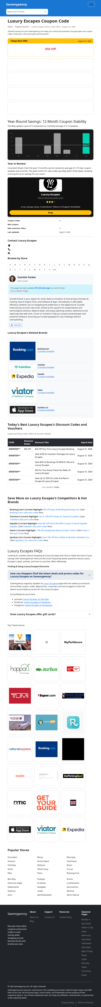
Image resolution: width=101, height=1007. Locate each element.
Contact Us (50, 917)
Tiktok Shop (42, 869)
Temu (39, 873)
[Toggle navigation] (91, 4)
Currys (70, 869)
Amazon (11, 861)
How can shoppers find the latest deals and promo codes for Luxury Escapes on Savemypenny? (47, 575)
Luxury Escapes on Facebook (37, 602)
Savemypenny (16, 4)
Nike (10, 873)
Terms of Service (85, 1002)
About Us (34, 917)
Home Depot (43, 861)
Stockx (70, 879)
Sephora (12, 891)
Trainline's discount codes (22, 519)
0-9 (54, 269)
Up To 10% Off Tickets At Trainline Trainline (59, 516)
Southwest (72, 861)
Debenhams (13, 887)
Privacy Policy (67, 1002)
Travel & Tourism (22, 27)
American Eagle (15, 883)
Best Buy (12, 879)
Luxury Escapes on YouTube (36, 599)
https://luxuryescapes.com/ (50, 197)
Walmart (41, 865)
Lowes (40, 891)
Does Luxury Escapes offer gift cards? (33, 614)
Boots (69, 865)
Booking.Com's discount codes (24, 512)
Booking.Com (73, 873)
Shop (50, 212)
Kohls (10, 869)
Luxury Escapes (50, 583)
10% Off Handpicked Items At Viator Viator (56, 530)
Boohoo (70, 891)
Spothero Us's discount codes (29, 540)
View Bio (17, 325)
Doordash (12, 857)
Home (10, 27)
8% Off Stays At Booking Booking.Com (61, 509)
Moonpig (71, 857)
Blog (32, 921)
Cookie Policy (65, 917)
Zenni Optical (73, 895)
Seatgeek (41, 887)
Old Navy (12, 865)
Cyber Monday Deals (85, 963)
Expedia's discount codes (35, 526)
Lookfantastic (73, 883)
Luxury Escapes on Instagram (38, 605)
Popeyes (41, 879)
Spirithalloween (44, 895)
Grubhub (41, 883)
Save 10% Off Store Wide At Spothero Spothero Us (65, 537)
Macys (40, 857)
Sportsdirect (72, 887)
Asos (10, 895)
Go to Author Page (19, 291)
